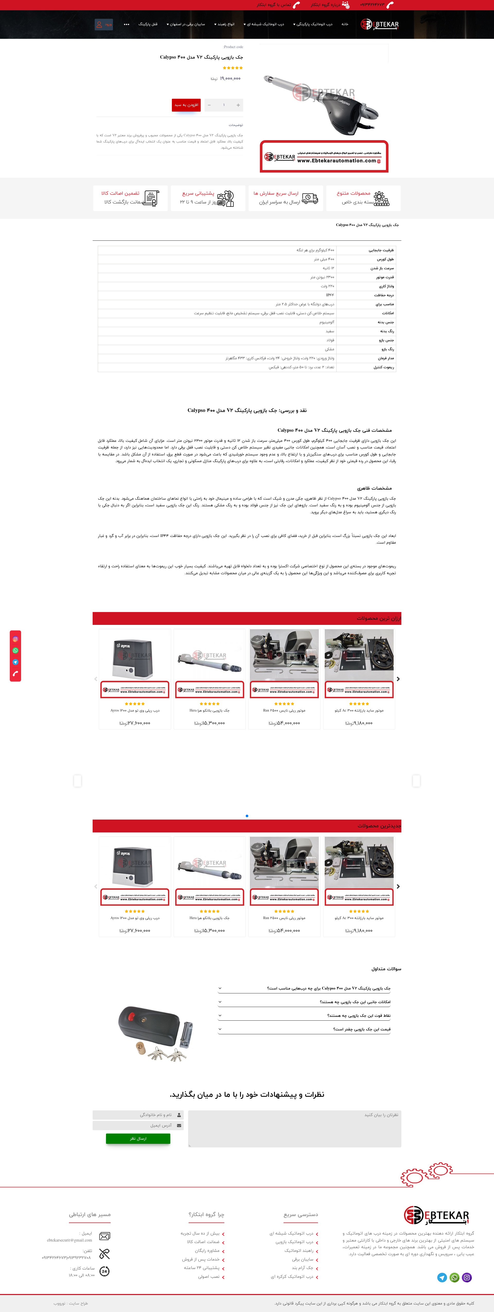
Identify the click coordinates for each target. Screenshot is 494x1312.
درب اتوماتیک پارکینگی (314, 24)
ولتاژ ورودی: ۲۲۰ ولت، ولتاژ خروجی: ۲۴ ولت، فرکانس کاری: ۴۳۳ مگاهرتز (280, 358)
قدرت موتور (385, 277)
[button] (247, 816)
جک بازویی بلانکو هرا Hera (210, 710)
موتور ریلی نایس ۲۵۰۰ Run (284, 710)
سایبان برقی (302, 1259)
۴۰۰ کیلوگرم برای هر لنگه (315, 250)
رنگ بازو (388, 349)
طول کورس (385, 259)
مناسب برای (385, 304)
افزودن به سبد (186, 105)
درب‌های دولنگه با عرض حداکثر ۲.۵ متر (305, 304)
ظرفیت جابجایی (381, 250)
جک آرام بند (302, 1268)
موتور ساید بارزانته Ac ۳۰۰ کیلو (359, 710)
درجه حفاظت (384, 295)
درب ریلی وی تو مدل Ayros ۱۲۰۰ (135, 710)
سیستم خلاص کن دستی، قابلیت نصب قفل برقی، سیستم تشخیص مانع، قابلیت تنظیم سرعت (264, 313)
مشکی (329, 349)
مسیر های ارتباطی (90, 1215)
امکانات (388, 313)
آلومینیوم (327, 322)
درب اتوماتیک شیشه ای (265, 24)
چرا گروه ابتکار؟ (206, 1215)
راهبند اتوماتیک (299, 1251)
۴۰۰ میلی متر (324, 259)
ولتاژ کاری (386, 286)
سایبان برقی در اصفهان (187, 24)
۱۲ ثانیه (328, 268)
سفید (330, 331)
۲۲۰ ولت (327, 286)
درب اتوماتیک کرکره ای (292, 1277)
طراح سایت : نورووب (71, 1303)
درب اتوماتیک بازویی (294, 1242)
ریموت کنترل (384, 367)
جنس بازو (386, 340)
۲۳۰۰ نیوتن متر (322, 277)
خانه (345, 24)
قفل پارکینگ (147, 24)
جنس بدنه (386, 322)
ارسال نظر (138, 1139)
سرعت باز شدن (382, 268)
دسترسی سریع (301, 1215)
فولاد (330, 340)
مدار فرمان (386, 358)
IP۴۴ (330, 295)
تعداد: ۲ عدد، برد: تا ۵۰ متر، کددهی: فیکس (301, 367)
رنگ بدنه (387, 331)
